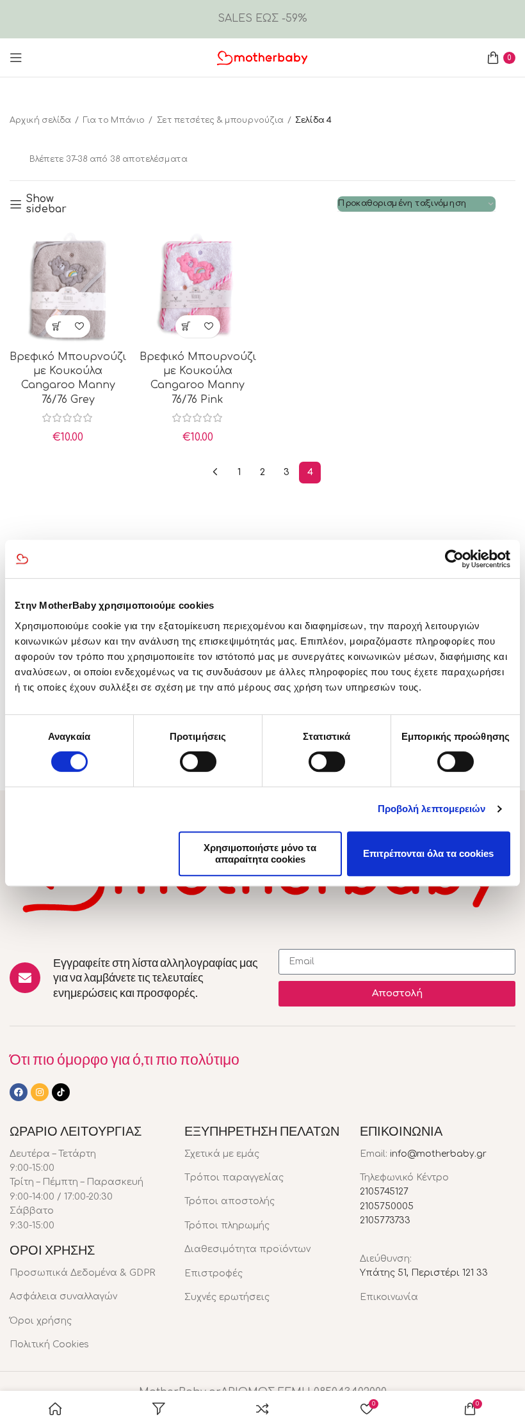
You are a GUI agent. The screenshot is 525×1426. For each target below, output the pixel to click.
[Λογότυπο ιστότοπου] (262, 57)
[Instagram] (40, 1092)
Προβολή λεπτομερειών (432, 808)
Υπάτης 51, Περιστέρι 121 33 (424, 1273)
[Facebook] (19, 1092)
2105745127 (384, 1191)
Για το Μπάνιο (113, 120)
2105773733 (385, 1220)
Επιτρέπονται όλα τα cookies (428, 853)
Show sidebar (46, 204)
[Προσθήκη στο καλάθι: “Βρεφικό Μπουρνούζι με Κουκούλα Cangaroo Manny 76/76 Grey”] (56, 326)
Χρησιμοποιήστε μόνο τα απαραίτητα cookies (260, 853)
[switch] (198, 761)
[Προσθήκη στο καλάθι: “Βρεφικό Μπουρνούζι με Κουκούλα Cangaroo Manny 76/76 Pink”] (186, 326)
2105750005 (387, 1206)
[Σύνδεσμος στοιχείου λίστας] (87, 1273)
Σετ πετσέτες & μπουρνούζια (220, 120)
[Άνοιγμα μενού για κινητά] (16, 57)
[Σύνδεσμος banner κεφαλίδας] (262, 19)
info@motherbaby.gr (438, 1154)
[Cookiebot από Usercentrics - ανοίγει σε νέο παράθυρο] (454, 558)
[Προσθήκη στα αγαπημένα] (79, 326)
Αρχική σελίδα (40, 120)
